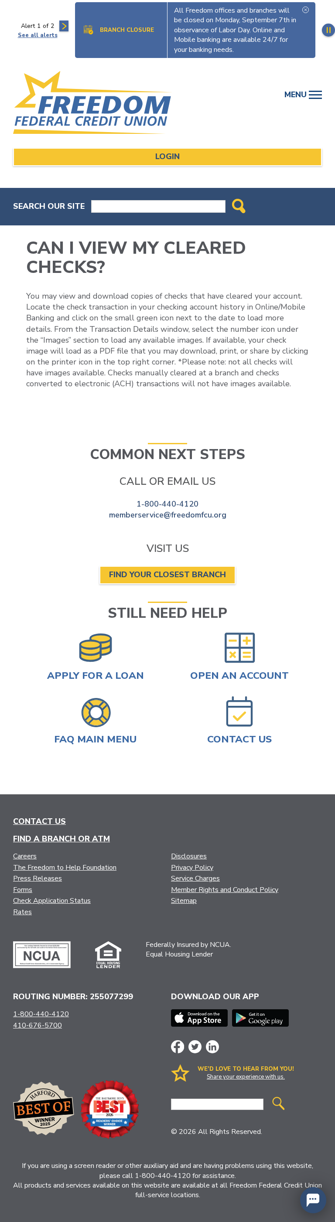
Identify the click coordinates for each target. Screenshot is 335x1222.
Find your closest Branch (167, 574)
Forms (22, 890)
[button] (313, 1200)
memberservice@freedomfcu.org (167, 515)
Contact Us (39, 821)
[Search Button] (239, 206)
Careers (25, 856)
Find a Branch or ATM (61, 839)
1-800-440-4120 (167, 504)
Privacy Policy (192, 867)
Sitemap (184, 900)
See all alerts (38, 35)
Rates (22, 912)
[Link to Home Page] (97, 104)
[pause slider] (328, 30)
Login (167, 156)
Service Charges (195, 878)
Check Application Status (52, 900)
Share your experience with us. (246, 1077)
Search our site (49, 206)
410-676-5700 (37, 1025)
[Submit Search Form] (278, 1104)
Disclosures (189, 856)
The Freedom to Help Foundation (64, 867)
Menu (296, 94)
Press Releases (37, 878)
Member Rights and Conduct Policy (224, 890)
